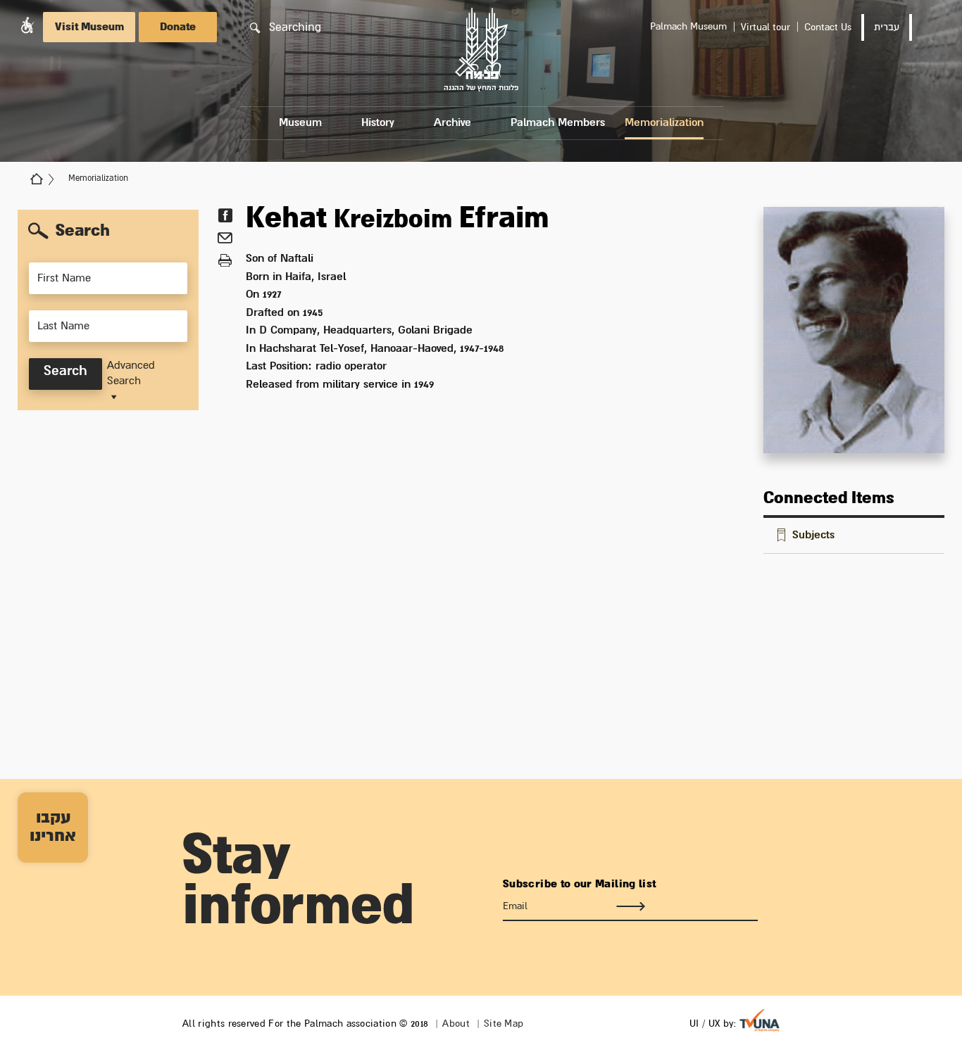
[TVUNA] (759, 1020)
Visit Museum (89, 27)
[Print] (225, 261)
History (377, 122)
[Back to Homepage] (36, 179)
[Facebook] (225, 215)
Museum (300, 122)
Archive (452, 122)
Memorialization (664, 122)
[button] (27, 24)
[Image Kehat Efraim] (853, 330)
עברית (886, 27)
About (456, 1024)
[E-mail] (225, 240)
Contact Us (827, 27)
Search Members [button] (92, 236)
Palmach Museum (688, 27)
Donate (178, 27)
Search (65, 371)
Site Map (504, 1024)
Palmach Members (558, 122)
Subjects (813, 535)
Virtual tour (765, 27)
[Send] (630, 906)
